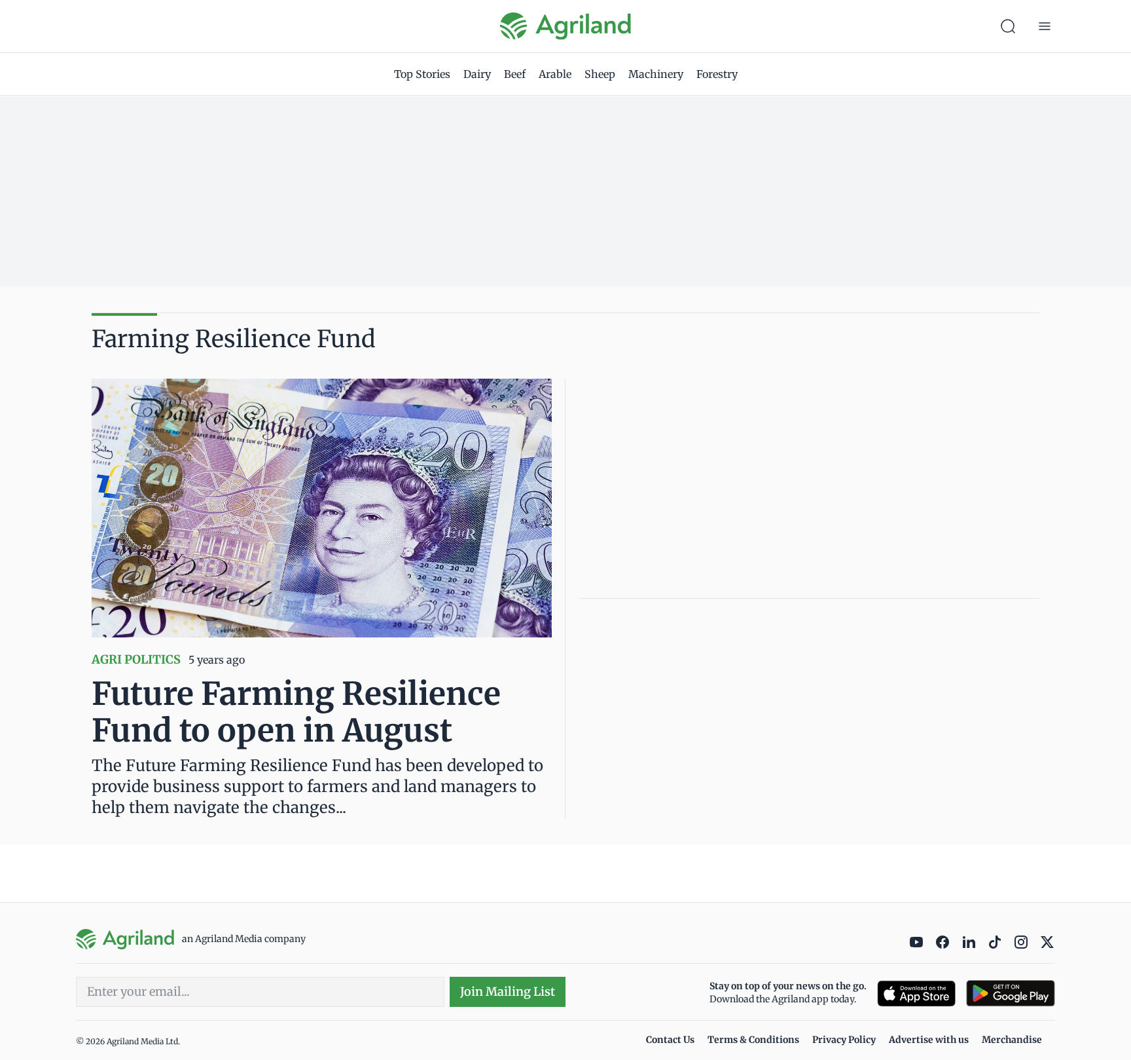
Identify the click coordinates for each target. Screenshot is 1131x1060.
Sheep (599, 74)
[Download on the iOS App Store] (916, 993)
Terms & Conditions (753, 1040)
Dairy (477, 74)
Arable (555, 74)
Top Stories (422, 74)
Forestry (717, 74)
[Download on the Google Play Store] (1010, 993)
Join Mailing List (507, 991)
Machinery (655, 74)
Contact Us (670, 1040)
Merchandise (1012, 1040)
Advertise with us (929, 1040)
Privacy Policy (844, 1040)
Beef (515, 74)
